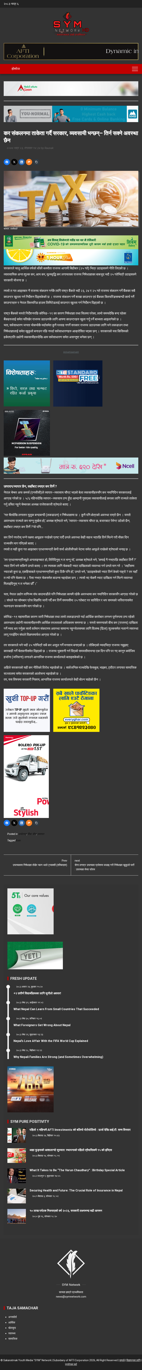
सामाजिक (12, 1338)
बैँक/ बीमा (32, 833)
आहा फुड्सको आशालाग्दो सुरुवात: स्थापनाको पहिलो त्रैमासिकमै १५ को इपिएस (71, 1150)
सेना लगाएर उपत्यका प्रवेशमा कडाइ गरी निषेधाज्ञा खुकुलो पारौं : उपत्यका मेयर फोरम (104, 865)
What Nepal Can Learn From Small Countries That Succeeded (56, 1009)
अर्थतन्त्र (22, 833)
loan (18, 840)
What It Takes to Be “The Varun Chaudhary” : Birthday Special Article (77, 1170)
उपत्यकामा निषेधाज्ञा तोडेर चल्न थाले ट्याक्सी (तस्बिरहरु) (40, 863)
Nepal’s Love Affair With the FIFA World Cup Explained (50, 1041)
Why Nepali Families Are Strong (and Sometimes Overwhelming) (58, 1057)
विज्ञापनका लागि (133, 1360)
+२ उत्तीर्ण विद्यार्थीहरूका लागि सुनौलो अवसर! (37, 993)
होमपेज (15, 69)
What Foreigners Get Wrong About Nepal (41, 1025)
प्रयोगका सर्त (71, 1364)
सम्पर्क (122, 1360)
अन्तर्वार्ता (12, 1317)
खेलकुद (12, 1328)
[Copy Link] (36, 162)
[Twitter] (14, 162)
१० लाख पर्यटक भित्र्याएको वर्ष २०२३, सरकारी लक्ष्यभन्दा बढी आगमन (66, 1210)
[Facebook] (7, 162)
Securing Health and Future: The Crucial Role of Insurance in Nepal (76, 1190)
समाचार (40, 833)
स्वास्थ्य (11, 1333)
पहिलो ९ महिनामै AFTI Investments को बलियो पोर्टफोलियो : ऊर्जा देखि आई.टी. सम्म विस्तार (80, 1129)
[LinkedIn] (21, 162)
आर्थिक (11, 1322)
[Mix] (29, 162)
